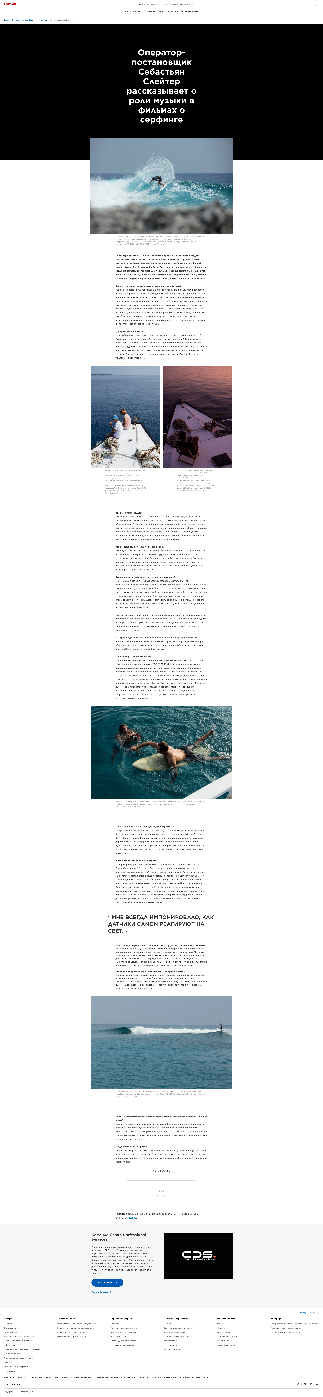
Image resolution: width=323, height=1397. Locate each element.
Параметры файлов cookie (195, 1377)
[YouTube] (317, 1384)
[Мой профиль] (317, 5)
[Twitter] (310, 1384)
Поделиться (162, 1195)
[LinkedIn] (304, 1384)
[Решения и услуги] (199, 11)
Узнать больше (100, 1292)
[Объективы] (156, 11)
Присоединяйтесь (107, 1282)
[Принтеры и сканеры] (179, 11)
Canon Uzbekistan (12, 1384)
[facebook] (298, 1384)
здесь (132, 1217)
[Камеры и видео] (142, 11)
